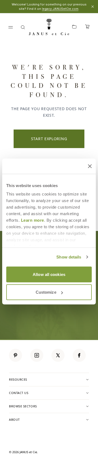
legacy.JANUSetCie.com (60, 9)
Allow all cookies (49, 274)
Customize (46, 292)
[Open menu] (11, 27)
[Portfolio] (74, 27)
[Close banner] (90, 166)
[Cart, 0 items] (87, 27)
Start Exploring (49, 138)
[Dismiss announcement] (92, 6)
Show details (68, 257)
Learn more (32, 220)
